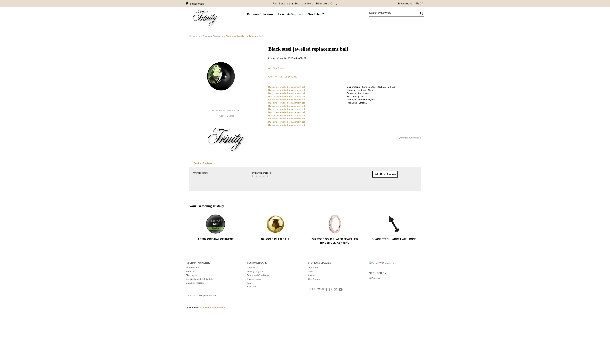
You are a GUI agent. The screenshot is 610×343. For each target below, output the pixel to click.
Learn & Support (290, 14)
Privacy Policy (254, 279)
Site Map (251, 286)
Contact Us (252, 267)
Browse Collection (260, 14)
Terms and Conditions (258, 275)
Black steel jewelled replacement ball (286, 87)
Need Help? (316, 14)
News (311, 271)
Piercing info (192, 275)
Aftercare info (192, 267)
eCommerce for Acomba (212, 307)
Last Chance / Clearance (210, 36)
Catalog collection (195, 283)
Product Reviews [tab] (203, 163)
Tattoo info (191, 271)
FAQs (250, 283)
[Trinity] (205, 18)
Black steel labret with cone (394, 239)
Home (192, 36)
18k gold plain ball (275, 239)
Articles (311, 275)
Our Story (313, 267)
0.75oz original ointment (216, 239)
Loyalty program (255, 271)
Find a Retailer (196, 3)
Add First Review (276, 68)
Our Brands (314, 279)
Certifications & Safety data (199, 279)
